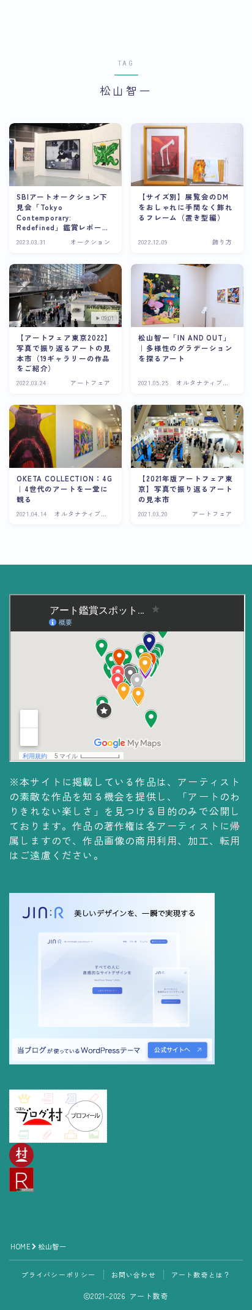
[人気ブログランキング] (126, 1179)
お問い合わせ (133, 1274)
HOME (20, 1246)
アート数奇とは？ (201, 1274)
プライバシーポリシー (58, 1274)
